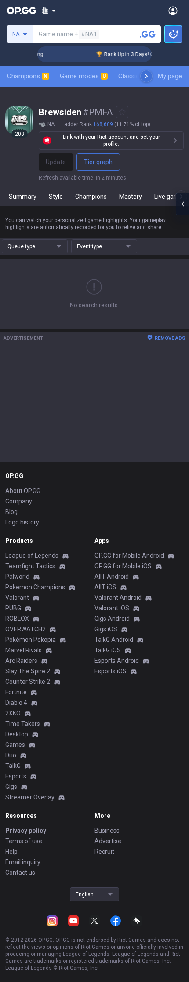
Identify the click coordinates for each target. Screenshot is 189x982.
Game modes (83, 76)
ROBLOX (17, 618)
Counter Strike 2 (27, 681)
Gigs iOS (105, 629)
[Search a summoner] (147, 34)
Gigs (11, 786)
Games (15, 744)
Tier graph (98, 161)
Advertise (107, 841)
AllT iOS (105, 587)
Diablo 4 (16, 702)
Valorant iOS (111, 608)
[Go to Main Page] (21, 10)
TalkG (13, 765)
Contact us (20, 872)
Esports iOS (110, 671)
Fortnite (16, 692)
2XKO (13, 713)
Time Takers (22, 723)
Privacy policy (25, 830)
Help (11, 851)
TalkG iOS (107, 650)
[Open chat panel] (182, 204)
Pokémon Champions (35, 587)
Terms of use (23, 841)
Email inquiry (22, 862)
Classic (132, 76)
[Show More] (49, 10)
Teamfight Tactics (30, 566)
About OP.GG (22, 490)
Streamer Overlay (30, 797)
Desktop (16, 734)
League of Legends (31, 555)
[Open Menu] (173, 10)
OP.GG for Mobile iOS (123, 566)
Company (18, 501)
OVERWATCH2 (25, 629)
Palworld (17, 576)
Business (107, 830)
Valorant (17, 597)
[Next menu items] (146, 76)
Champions (27, 76)
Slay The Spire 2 (27, 671)
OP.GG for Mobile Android (129, 555)
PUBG (13, 608)
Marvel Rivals (23, 650)
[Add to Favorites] (122, 112)
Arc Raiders (21, 660)
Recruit (104, 851)
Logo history (22, 522)
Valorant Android (118, 597)
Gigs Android (112, 618)
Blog (11, 511)
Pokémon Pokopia (30, 639)
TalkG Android (113, 639)
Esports (15, 776)
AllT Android (111, 576)
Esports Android (116, 660)
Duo (10, 755)
